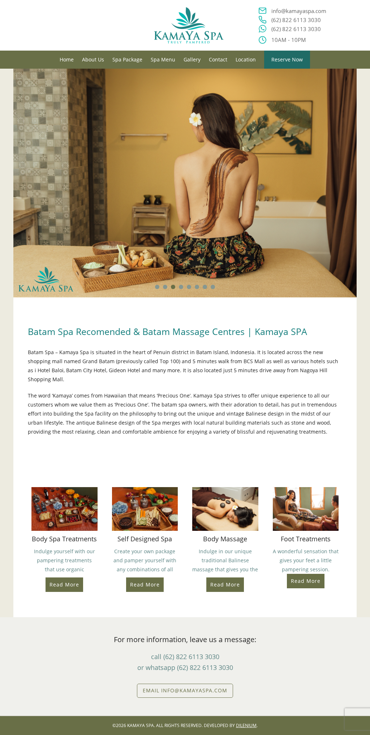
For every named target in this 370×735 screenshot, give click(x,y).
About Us (93, 59)
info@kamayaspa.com (298, 10)
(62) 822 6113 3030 (296, 19)
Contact (218, 59)
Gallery (192, 59)
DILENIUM (246, 725)
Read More (64, 584)
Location (246, 59)
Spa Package (127, 59)
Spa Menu (163, 59)
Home (67, 59)
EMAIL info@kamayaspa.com (185, 690)
